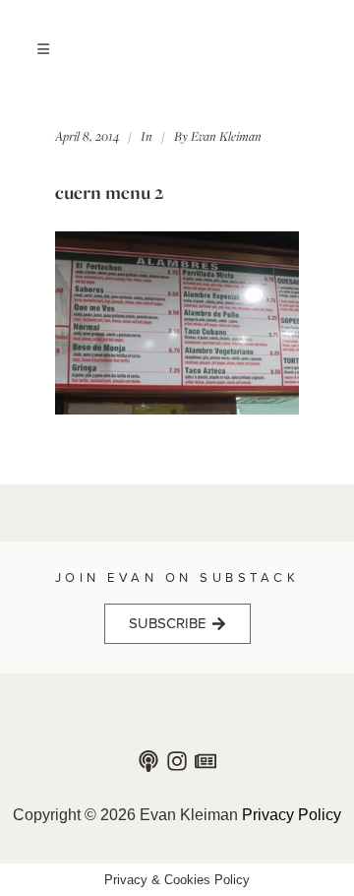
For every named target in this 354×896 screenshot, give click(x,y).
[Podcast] (148, 761)
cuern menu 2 (109, 192)
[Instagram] (177, 761)
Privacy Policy (291, 814)
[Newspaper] (205, 761)
